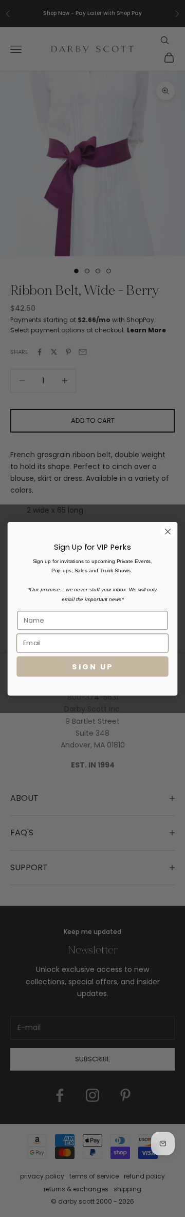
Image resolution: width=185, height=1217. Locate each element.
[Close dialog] (168, 531)
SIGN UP (92, 666)
